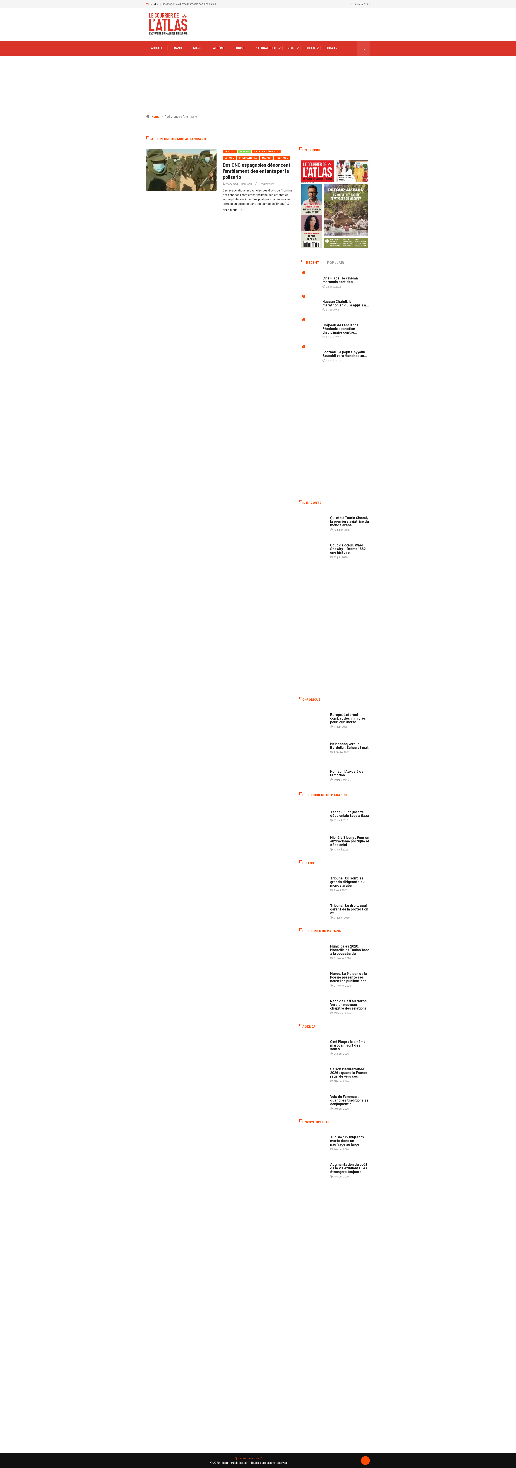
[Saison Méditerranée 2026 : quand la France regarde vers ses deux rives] (312, 1073)
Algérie (218, 48)
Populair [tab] (335, 263)
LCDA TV (331, 48)
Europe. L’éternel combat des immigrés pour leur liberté (348, 718)
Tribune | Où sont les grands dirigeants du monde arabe (347, 882)
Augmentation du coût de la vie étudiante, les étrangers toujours (348, 1168)
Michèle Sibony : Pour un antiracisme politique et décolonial (349, 841)
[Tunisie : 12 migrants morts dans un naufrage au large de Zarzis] (312, 1141)
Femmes (335, 833)
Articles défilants (266, 151)
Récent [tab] (312, 263)
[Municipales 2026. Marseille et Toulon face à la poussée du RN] (312, 950)
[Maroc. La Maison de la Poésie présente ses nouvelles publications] (312, 977)
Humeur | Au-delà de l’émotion (346, 773)
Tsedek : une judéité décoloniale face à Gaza (349, 814)
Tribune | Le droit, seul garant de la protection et (349, 909)
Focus (310, 48)
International (266, 48)
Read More (230, 210)
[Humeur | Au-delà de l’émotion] (312, 773)
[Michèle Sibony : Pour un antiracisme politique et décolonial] (312, 841)
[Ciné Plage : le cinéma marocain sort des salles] (312, 1045)
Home (155, 116)
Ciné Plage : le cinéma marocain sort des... (340, 280)
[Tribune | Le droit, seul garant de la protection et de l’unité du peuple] (312, 909)
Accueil (157, 48)
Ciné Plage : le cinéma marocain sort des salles (189, 3)
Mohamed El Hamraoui (239, 183)
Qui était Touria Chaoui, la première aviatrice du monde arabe (349, 521)
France (178, 48)
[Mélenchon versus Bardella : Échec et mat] (312, 746)
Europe (229, 158)
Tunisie (239, 48)
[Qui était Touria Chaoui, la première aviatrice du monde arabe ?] (312, 521)
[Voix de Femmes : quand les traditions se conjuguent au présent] (312, 1100)
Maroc (198, 48)
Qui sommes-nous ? (248, 1458)
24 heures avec (339, 997)
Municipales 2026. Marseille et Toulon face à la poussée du (349, 950)
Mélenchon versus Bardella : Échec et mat (349, 746)
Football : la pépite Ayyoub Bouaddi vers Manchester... (344, 354)
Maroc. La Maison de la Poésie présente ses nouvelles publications (348, 977)
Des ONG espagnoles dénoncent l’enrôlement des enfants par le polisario (256, 171)
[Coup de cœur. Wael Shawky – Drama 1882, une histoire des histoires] (312, 549)
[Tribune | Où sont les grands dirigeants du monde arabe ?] (312, 882)
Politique (282, 158)
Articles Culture (341, 513)
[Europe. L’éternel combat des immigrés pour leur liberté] (312, 718)
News (291, 48)
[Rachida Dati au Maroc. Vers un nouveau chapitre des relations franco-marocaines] (312, 1005)
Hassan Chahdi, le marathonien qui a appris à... (345, 303)
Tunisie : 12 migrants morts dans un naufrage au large (347, 1140)
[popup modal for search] (363, 48)
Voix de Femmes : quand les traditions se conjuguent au (349, 1100)
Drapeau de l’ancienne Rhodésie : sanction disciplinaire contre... (340, 328)
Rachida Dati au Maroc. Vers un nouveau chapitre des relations (349, 1004)
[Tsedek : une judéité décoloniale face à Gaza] (312, 814)
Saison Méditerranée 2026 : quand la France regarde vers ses (348, 1072)
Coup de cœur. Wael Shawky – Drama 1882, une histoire (348, 549)
